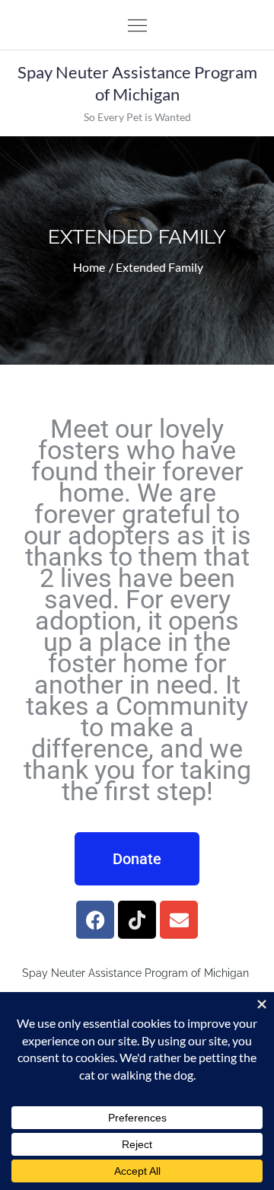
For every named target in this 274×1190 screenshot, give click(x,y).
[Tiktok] (137, 920)
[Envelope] (179, 920)
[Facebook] (95, 920)
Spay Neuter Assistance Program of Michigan (137, 83)
